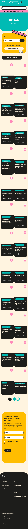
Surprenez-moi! (12, 49)
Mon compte (17, 485)
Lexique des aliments (20, 500)
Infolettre (16, 489)
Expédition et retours (20, 496)
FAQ (15, 492)
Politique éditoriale (6, 516)
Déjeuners (5, 77)
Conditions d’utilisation (7, 518)
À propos (4, 481)
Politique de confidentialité (8, 513)
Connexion (15, 2)
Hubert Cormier (5, 485)
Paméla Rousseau (6, 488)
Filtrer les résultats (11, 57)
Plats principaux (6, 106)
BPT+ (15, 481)
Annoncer (4, 492)
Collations (5, 354)
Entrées (18, 327)
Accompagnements (20, 383)
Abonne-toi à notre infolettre (11, 443)
